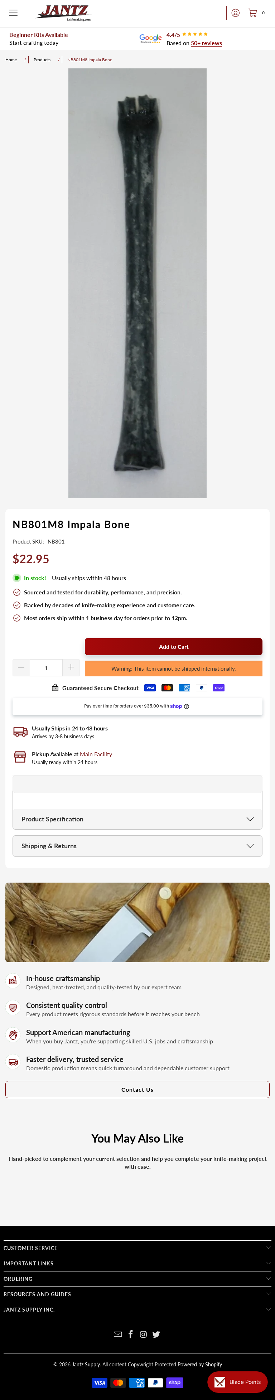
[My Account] (233, 13)
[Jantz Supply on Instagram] (143, 1334)
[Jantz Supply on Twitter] (156, 1334)
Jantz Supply (86, 1364)
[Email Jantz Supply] (118, 1334)
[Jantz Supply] (63, 12)
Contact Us (137, 1089)
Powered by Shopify (200, 1364)
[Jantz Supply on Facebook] (130, 1334)
